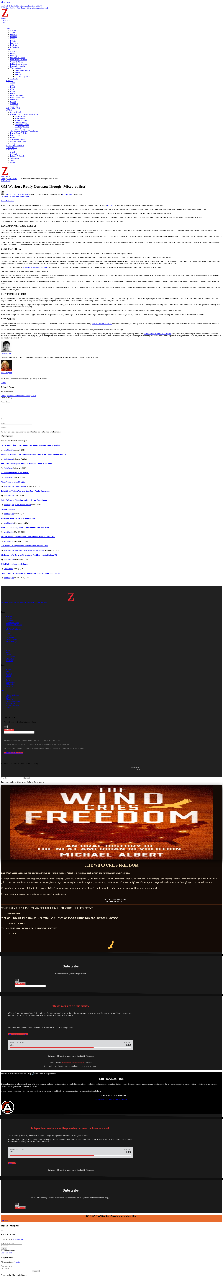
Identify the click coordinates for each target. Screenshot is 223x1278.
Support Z (14, 160)
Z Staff (12, 152)
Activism (13, 51)
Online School (15, 112)
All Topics (14, 79)
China (12, 91)
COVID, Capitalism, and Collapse (14, 564)
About (3, 690)
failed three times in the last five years (157, 334)
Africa (12, 83)
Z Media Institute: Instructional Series (24, 114)
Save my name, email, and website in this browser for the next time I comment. (32, 432)
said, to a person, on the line (102, 324)
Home (3, 179)
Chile (12, 89)
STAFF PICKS (11, 148)
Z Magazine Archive (17, 139)
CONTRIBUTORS (13, 108)
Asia (12, 85)
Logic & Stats (20, 129)
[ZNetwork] (4, 16)
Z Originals (14, 47)
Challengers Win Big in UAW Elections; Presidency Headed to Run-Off (29, 555)
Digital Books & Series (18, 133)
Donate (3, 18)
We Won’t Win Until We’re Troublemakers (18, 518)
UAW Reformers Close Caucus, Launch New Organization (24, 500)
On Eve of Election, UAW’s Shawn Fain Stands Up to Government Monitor (30, 445)
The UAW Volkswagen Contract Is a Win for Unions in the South (26, 463)
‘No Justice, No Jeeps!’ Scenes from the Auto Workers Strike (24, 546)
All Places (14, 106)
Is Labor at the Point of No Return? (15, 473)
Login (18, 1262)
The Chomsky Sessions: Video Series (24, 131)
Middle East (14, 100)
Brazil (12, 87)
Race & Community (17, 66)
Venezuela (14, 104)
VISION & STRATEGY (15, 146)
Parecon (18, 74)
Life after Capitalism (22, 76)
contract (110, 205)
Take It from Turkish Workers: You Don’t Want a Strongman (25, 491)
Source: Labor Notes (7, 201)
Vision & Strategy (16, 68)
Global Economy (21, 123)
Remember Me (9, 1251)
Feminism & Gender (17, 58)
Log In (4, 1248)
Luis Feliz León (21, 550)
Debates (13, 41)
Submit (26, 778)
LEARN (9, 110)
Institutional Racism (22, 125)
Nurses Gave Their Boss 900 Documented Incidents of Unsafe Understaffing (31, 573)
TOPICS (9, 49)
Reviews (13, 45)
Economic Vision (21, 120)
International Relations (18, 60)
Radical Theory (20, 116)
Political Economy (21, 118)
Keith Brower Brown (23, 505)
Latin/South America (17, 97)
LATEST (9, 28)
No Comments (67, 194)
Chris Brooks (12, 194)
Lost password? (6, 1253)
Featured (13, 37)
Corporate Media (16, 62)
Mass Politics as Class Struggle (13, 482)
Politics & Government (18, 64)
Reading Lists (15, 135)
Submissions (14, 158)
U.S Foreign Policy (22, 127)
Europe (13, 93)
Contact (13, 162)
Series (12, 39)
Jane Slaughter (23, 194)
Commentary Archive (18, 141)
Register (36, 1271)
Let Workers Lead (8, 509)
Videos (12, 33)
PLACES (9, 81)
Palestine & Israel (16, 95)
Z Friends (13, 154)
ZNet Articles (12, 179)
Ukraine (13, 102)
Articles (13, 30)
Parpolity (18, 72)
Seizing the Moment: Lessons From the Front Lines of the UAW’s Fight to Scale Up (33, 454)
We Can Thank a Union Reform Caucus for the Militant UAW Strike (28, 537)
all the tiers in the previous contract (35, 267)
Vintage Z (14, 144)
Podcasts (13, 35)
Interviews (14, 43)
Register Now (18, 1239)
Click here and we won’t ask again (73, 1062)
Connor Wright (20, 486)
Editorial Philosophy (17, 156)
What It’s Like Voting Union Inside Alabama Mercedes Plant (25, 527)
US (9, 181)
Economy (13, 56)
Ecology (13, 53)
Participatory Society (22, 70)
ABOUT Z (10, 150)
